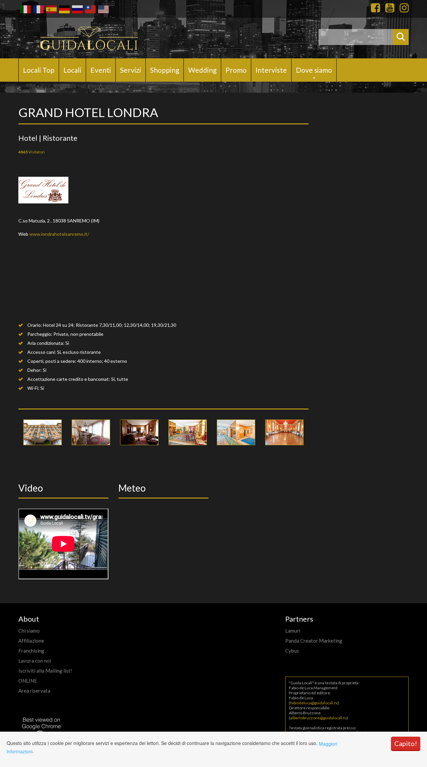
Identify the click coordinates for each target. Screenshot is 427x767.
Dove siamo (314, 70)
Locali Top (38, 70)
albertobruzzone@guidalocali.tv (318, 717)
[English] (102, 9)
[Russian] (76, 9)
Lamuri (292, 631)
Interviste (271, 70)
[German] (63, 9)
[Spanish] (50, 9)
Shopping (164, 70)
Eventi (100, 70)
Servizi (130, 70)
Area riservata (34, 691)
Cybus (292, 651)
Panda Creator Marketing (313, 641)
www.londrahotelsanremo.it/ (59, 234)
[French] (37, 9)
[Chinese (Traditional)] (89, 9)
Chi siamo (29, 631)
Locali (72, 70)
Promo (236, 70)
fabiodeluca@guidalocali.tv (314, 702)
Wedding (202, 70)
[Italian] (24, 9)
